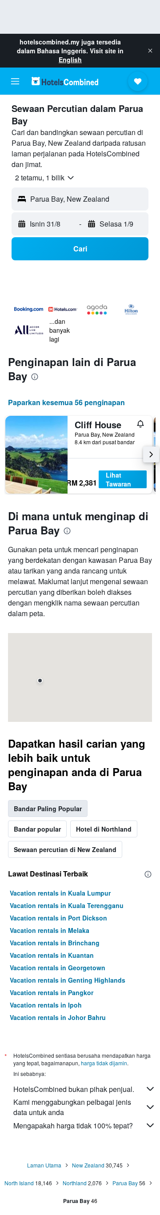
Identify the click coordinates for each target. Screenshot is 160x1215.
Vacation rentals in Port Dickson (58, 917)
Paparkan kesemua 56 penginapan (66, 402)
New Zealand (88, 1165)
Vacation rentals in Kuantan (52, 955)
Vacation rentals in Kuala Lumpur (60, 892)
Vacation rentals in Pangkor (51, 992)
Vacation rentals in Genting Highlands (67, 980)
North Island (19, 1183)
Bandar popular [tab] (37, 829)
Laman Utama (44, 1165)
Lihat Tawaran (118, 479)
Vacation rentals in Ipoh (46, 1004)
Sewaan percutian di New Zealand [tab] (65, 849)
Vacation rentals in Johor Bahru (58, 1017)
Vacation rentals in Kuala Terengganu (67, 905)
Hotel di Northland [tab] (104, 829)
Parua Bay (125, 1183)
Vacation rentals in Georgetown (57, 967)
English (70, 59)
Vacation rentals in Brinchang (55, 942)
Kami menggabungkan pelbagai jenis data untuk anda (72, 1107)
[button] (150, 50)
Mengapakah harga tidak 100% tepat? (73, 1125)
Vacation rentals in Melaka (49, 930)
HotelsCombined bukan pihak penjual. (73, 1089)
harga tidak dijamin (104, 1063)
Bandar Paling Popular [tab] (48, 808)
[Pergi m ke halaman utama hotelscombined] (65, 81)
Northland (75, 1183)
